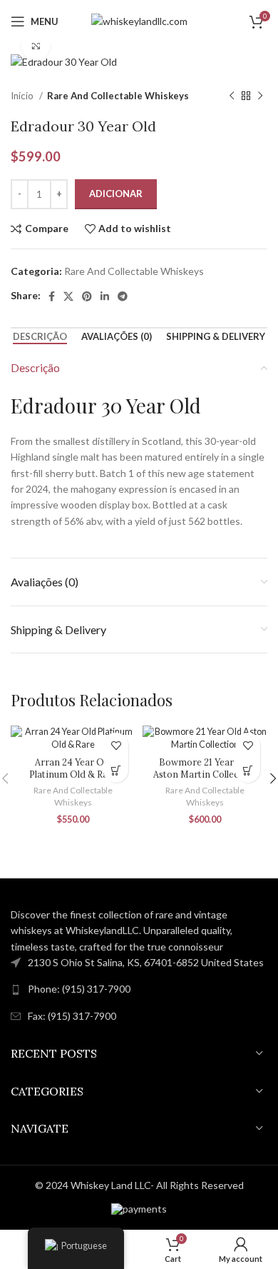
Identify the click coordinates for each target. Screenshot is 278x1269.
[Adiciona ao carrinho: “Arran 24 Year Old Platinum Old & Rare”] (115, 770)
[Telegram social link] (122, 296)
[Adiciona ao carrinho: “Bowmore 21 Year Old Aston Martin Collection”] (247, 770)
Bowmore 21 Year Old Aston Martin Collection (205, 768)
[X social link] (68, 296)
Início (23, 95)
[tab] (40, 337)
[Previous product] (232, 96)
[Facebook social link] (51, 296)
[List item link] (139, 989)
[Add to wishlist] (115, 745)
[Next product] (260, 96)
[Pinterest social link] (87, 296)
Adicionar (116, 193)
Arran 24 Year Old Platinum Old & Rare (73, 768)
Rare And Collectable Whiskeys (118, 95)
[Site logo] (139, 20)
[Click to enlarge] (35, 45)
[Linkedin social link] (104, 296)
